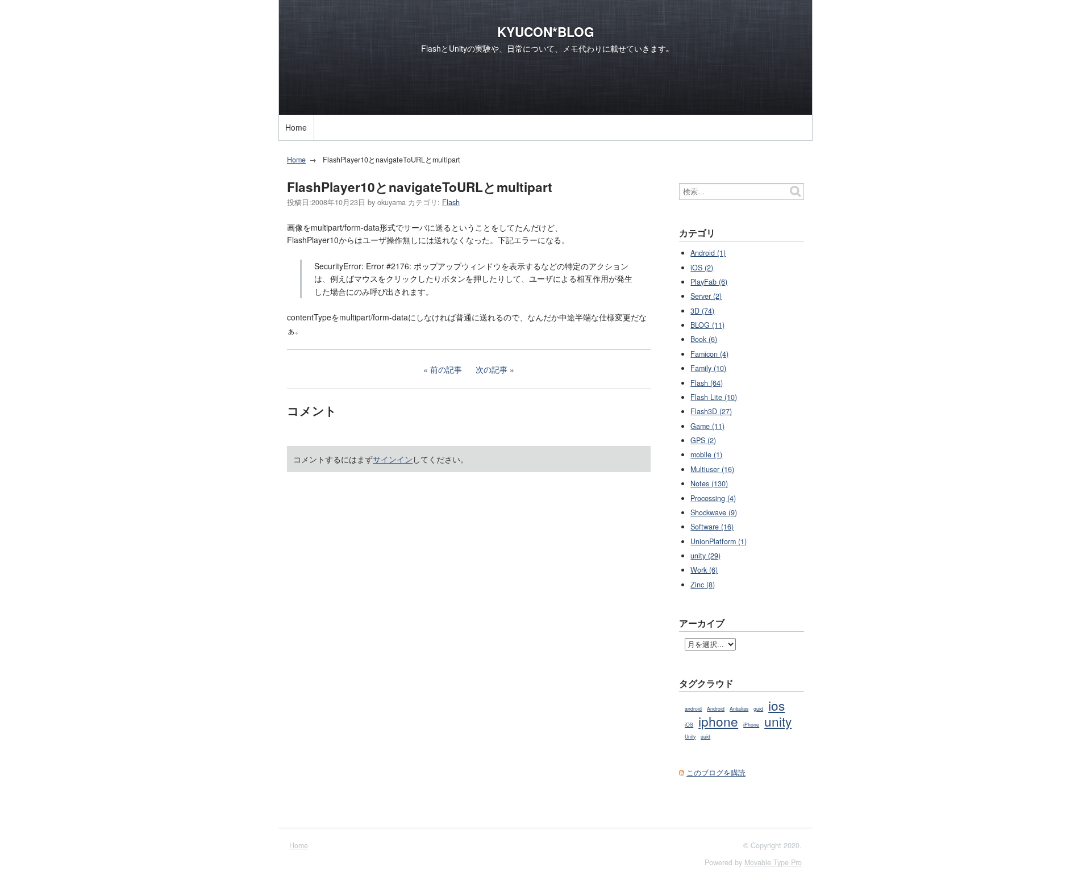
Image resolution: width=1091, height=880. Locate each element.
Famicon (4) (709, 354)
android (693, 708)
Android (715, 708)
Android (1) (708, 253)
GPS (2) (703, 440)
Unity (690, 736)
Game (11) (707, 426)
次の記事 (491, 369)
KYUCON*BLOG (545, 32)
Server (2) (706, 296)
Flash (451, 202)
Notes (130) (709, 483)
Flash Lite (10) (713, 397)
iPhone (751, 724)
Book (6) (703, 339)
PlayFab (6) (708, 282)
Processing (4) (713, 498)
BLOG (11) (707, 325)
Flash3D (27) (711, 411)
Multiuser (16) (712, 469)
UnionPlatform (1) (718, 541)
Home (296, 127)
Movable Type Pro (773, 862)
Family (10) (708, 368)
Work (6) (704, 570)
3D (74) (702, 311)
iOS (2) (701, 267)
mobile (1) (706, 454)
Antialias (739, 708)
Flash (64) (706, 383)
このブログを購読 (716, 773)
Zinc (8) (702, 584)
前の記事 (446, 369)
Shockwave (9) (713, 512)
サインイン (393, 459)
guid (758, 708)
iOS (689, 724)
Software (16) (712, 527)
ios (776, 705)
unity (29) (705, 555)
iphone (718, 721)
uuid (705, 736)
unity (778, 721)
